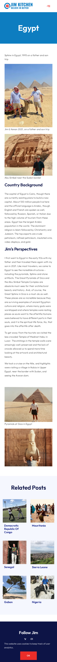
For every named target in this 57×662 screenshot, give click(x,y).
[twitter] (25, 639)
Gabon (8, 602)
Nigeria (36, 602)
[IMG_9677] (42, 500)
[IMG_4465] (14, 541)
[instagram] (31, 639)
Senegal (9, 567)
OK (28, 655)
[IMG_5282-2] (42, 576)
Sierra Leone (40, 567)
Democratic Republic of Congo (11, 529)
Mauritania (39, 525)
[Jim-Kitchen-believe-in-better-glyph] (18, 3)
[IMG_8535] (14, 576)
